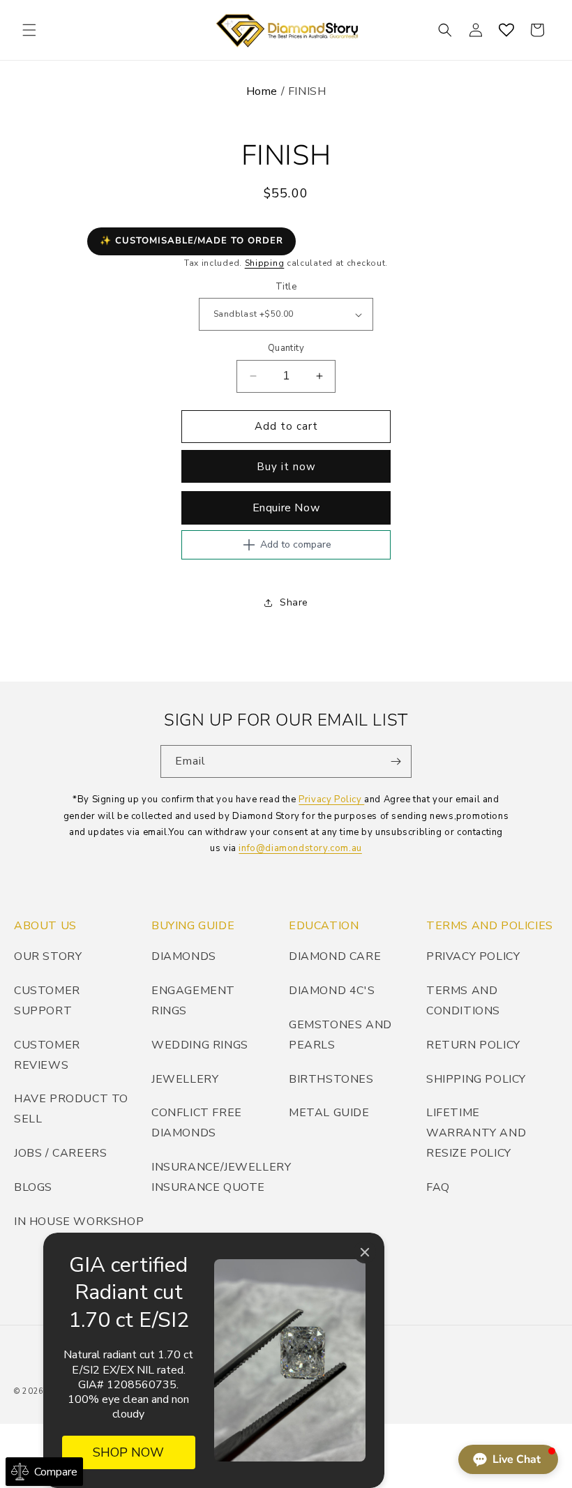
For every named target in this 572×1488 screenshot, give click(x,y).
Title (286, 286)
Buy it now (286, 467)
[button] (29, 30)
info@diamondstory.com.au (300, 848)
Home (262, 91)
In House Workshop (79, 1221)
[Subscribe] (395, 761)
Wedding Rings (199, 1045)
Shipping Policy (476, 1079)
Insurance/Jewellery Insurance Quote (221, 1177)
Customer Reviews (47, 1055)
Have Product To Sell (71, 1109)
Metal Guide (329, 1112)
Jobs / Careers (60, 1153)
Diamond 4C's (332, 990)
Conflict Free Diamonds (196, 1123)
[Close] (365, 1252)
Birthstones (331, 1079)
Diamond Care (335, 956)
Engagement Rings (193, 1001)
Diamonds (183, 956)
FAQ (438, 1187)
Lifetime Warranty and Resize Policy (476, 1133)
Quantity (286, 348)
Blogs (33, 1187)
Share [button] (294, 602)
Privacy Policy (331, 799)
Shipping (265, 263)
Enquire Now (286, 508)
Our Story (48, 956)
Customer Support (47, 1001)
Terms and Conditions (463, 1001)
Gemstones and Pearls (340, 1035)
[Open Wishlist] (506, 30)
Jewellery (184, 1079)
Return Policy (473, 1045)
